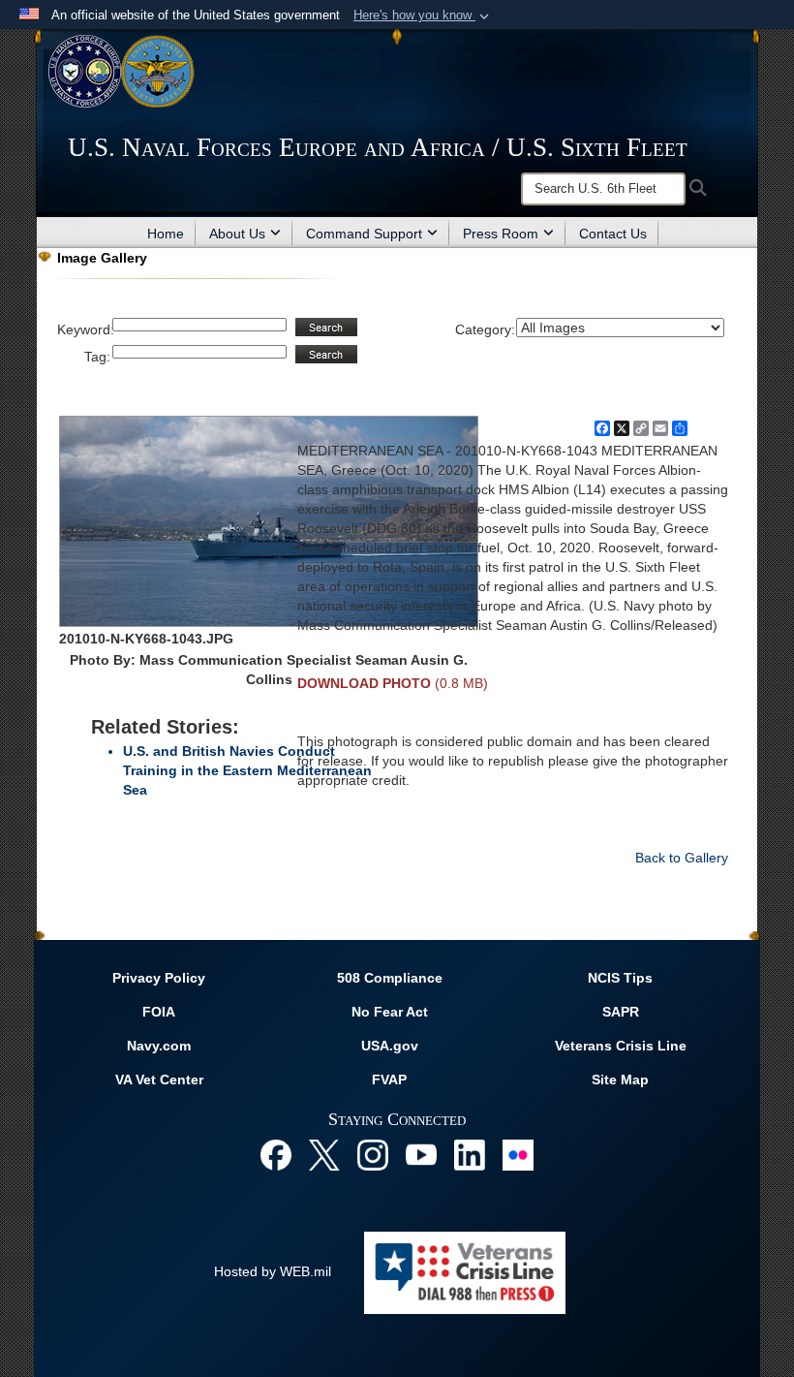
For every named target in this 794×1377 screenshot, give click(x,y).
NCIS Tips (620, 978)
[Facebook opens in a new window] (275, 1154)
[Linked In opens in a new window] (469, 1154)
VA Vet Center (159, 1079)
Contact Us (613, 233)
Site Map (620, 1079)
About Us (237, 233)
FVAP (389, 1079)
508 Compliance (390, 978)
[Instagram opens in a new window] (372, 1154)
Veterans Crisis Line (621, 1045)
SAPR (620, 1011)
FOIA (158, 1011)
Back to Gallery (681, 857)
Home (165, 233)
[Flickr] (518, 1154)
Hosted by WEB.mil (272, 1271)
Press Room (500, 233)
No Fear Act (389, 1011)
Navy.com (159, 1045)
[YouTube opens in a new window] (421, 1154)
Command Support (364, 233)
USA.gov (389, 1045)
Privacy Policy (158, 978)
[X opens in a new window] (324, 1154)
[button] (423, 15)
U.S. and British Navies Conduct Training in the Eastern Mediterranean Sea (247, 770)
